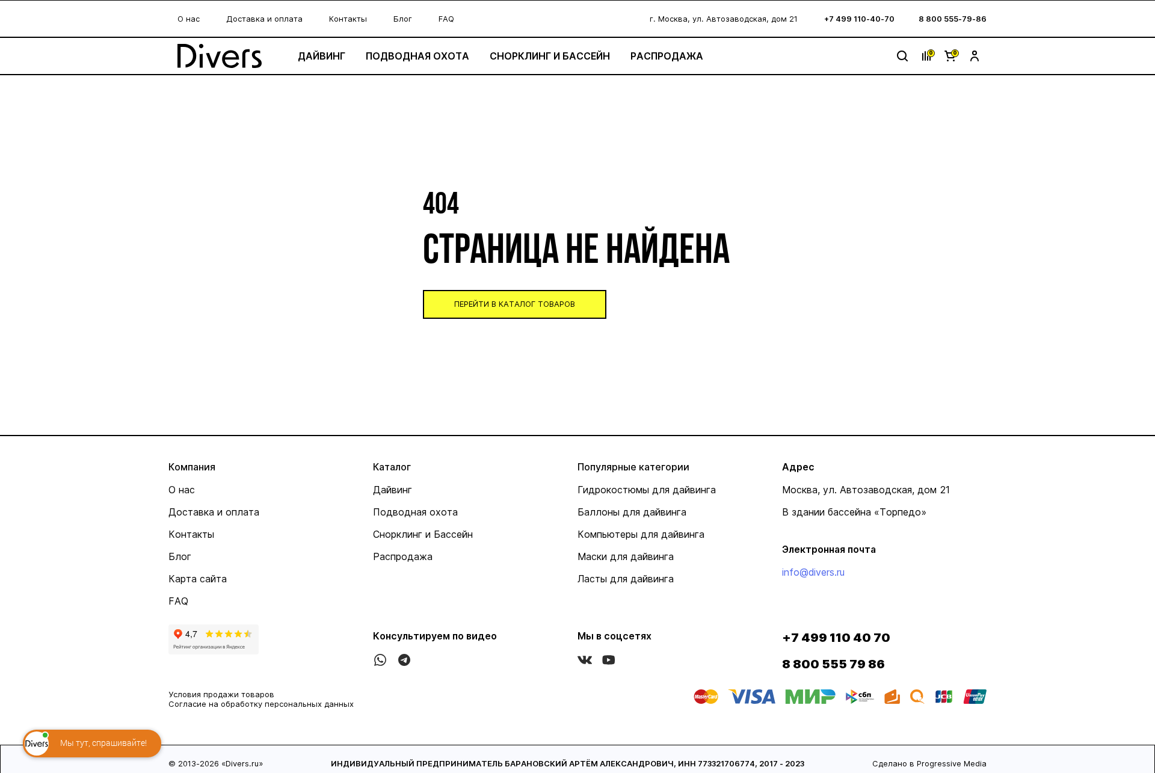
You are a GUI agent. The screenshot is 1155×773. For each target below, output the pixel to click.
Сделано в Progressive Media (929, 763)
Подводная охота (417, 56)
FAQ (446, 18)
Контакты (348, 18)
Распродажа (666, 56)
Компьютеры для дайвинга (641, 534)
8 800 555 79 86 (833, 664)
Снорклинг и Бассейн (550, 56)
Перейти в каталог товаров (514, 304)
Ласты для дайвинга (626, 579)
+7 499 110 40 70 (836, 637)
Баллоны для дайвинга (632, 512)
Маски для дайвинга (626, 556)
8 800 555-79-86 (953, 18)
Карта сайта (197, 579)
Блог (402, 18)
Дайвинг (321, 56)
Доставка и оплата (264, 18)
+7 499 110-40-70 (859, 18)
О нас (188, 18)
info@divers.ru (813, 572)
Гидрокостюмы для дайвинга (647, 490)
